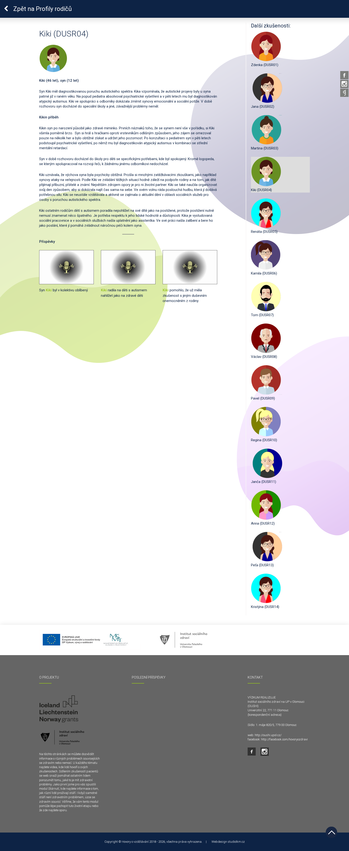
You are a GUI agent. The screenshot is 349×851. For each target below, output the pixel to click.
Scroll (331, 832)
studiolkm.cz (236, 841)
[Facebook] (344, 75)
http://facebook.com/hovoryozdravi (284, 739)
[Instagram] (344, 84)
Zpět (42, 8)
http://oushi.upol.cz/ (268, 735)
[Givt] (344, 93)
